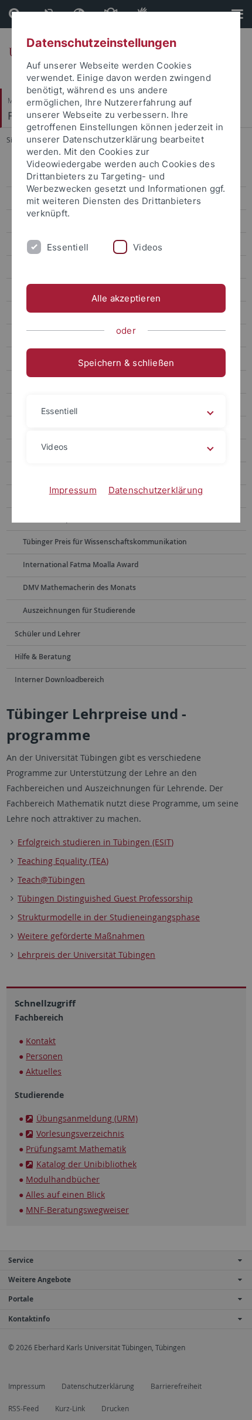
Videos (147, 247)
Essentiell (67, 247)
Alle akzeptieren (126, 298)
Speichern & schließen (126, 362)
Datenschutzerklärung (155, 490)
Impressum (73, 490)
